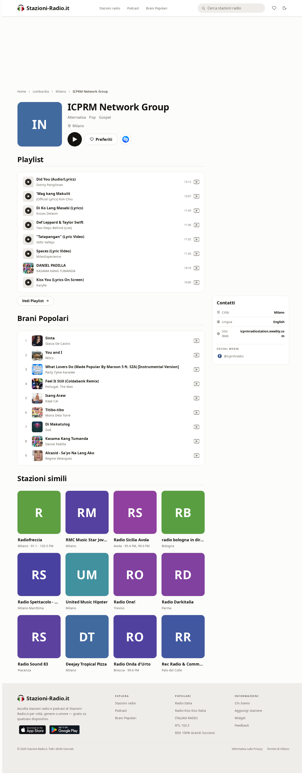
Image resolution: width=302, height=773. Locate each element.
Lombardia (41, 91)
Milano (61, 91)
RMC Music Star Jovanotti (87, 539)
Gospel (105, 117)
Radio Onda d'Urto (132, 664)
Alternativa (77, 117)
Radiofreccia (30, 539)
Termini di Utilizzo (278, 749)
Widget (240, 718)
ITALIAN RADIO (186, 718)
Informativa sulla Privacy (247, 749)
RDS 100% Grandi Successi (195, 733)
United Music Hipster (87, 602)
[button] (39, 512)
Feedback (242, 725)
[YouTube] (196, 182)
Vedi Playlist (33, 300)
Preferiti (104, 139)
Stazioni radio (109, 8)
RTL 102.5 (182, 725)
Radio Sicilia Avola (131, 539)
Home (21, 91)
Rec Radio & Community (183, 664)
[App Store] (32, 729)
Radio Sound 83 (33, 664)
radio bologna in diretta (183, 539)
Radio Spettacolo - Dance (39, 602)
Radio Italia (183, 703)
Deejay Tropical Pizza (86, 664)
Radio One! (124, 602)
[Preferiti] (274, 8)
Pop (92, 117)
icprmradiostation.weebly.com (262, 333)
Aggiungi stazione (248, 710)
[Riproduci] (75, 139)
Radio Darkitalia (178, 602)
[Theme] (284, 8)
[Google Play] (64, 729)
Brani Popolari (156, 8)
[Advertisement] (153, 53)
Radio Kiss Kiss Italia (190, 710)
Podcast (133, 8)
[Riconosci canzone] (125, 139)
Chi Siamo (242, 703)
